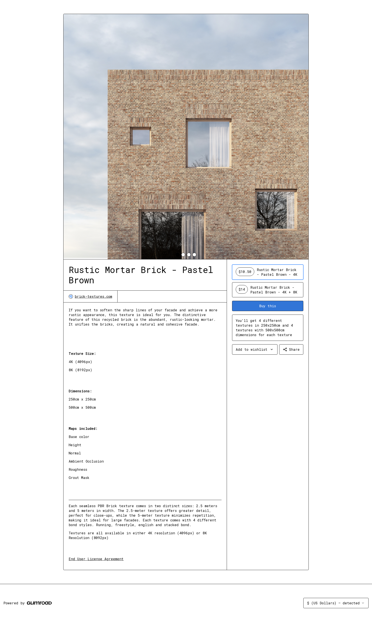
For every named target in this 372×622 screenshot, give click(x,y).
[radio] (267, 272)
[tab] (178, 255)
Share (294, 349)
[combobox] (254, 349)
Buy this (267, 306)
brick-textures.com (93, 296)
